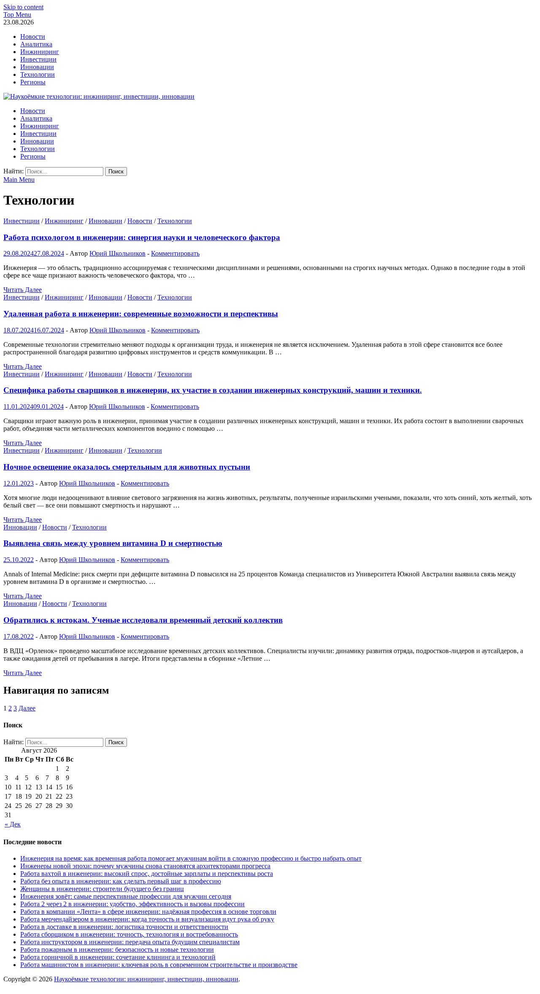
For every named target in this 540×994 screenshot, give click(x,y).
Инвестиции (38, 59)
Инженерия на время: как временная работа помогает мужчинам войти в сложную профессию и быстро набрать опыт (191, 858)
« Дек (13, 824)
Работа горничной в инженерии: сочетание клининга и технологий (118, 957)
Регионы (33, 82)
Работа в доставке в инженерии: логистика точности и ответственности (124, 926)
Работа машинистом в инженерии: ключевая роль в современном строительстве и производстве (158, 964)
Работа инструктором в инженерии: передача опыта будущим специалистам (130, 941)
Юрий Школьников (117, 253)
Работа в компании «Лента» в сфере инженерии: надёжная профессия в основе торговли (148, 911)
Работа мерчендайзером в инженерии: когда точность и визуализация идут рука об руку (147, 919)
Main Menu (19, 179)
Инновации (37, 66)
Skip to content (23, 7)
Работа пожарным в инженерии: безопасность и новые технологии (117, 949)
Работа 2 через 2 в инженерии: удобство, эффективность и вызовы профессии (132, 904)
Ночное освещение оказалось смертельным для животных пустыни (126, 466)
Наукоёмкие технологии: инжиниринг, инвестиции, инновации (146, 979)
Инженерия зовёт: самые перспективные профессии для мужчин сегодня (125, 896)
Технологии (37, 74)
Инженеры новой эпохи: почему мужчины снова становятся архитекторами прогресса (145, 866)
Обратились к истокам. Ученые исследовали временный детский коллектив (143, 620)
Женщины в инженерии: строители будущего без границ (102, 888)
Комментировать (175, 253)
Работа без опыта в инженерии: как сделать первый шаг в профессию (120, 881)
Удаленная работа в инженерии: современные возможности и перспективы (140, 313)
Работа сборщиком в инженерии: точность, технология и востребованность (129, 934)
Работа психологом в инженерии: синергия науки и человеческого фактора (141, 237)
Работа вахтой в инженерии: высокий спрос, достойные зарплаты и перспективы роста (146, 873)
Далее (27, 708)
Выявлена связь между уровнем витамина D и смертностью (112, 543)
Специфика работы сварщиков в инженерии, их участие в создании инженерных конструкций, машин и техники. (212, 390)
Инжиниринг (39, 51)
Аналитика (36, 44)
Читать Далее (22, 289)
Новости (32, 36)
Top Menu (17, 14)
